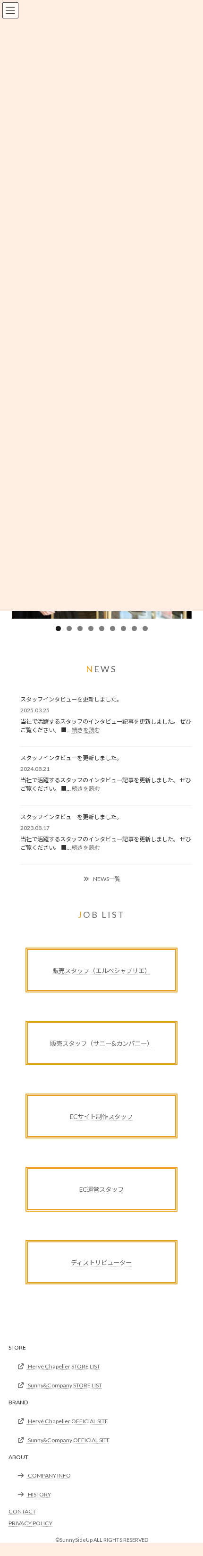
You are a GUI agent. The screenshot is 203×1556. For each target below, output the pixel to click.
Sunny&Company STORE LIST (64, 1385)
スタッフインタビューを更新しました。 (71, 699)
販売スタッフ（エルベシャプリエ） (101, 971)
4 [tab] (90, 628)
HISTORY (39, 1494)
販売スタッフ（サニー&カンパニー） (101, 1043)
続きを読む (86, 730)
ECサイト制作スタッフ (101, 1116)
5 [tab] (101, 628)
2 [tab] (69, 628)
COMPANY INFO (49, 1475)
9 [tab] (145, 628)
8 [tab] (134, 628)
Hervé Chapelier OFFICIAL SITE (67, 1421)
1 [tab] (58, 628)
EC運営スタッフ (101, 1189)
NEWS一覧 (106, 878)
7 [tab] (123, 628)
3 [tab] (80, 628)
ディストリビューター (101, 1262)
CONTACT (22, 1511)
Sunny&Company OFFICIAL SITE (68, 1440)
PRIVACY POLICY (30, 1523)
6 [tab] (112, 628)
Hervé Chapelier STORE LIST (63, 1366)
